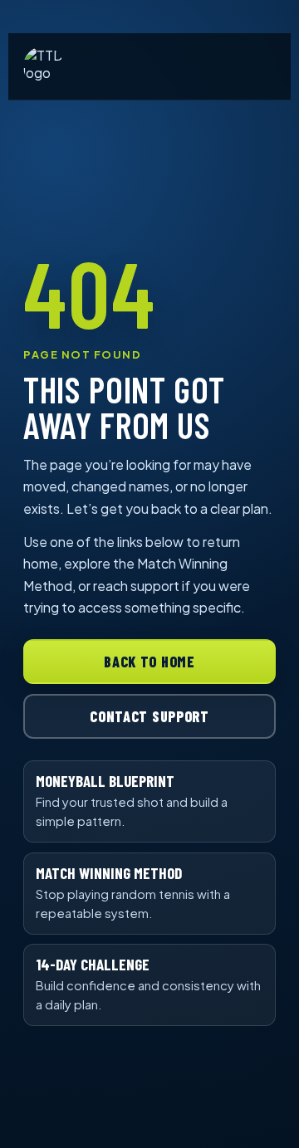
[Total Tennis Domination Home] (43, 66)
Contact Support (149, 716)
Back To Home (149, 661)
